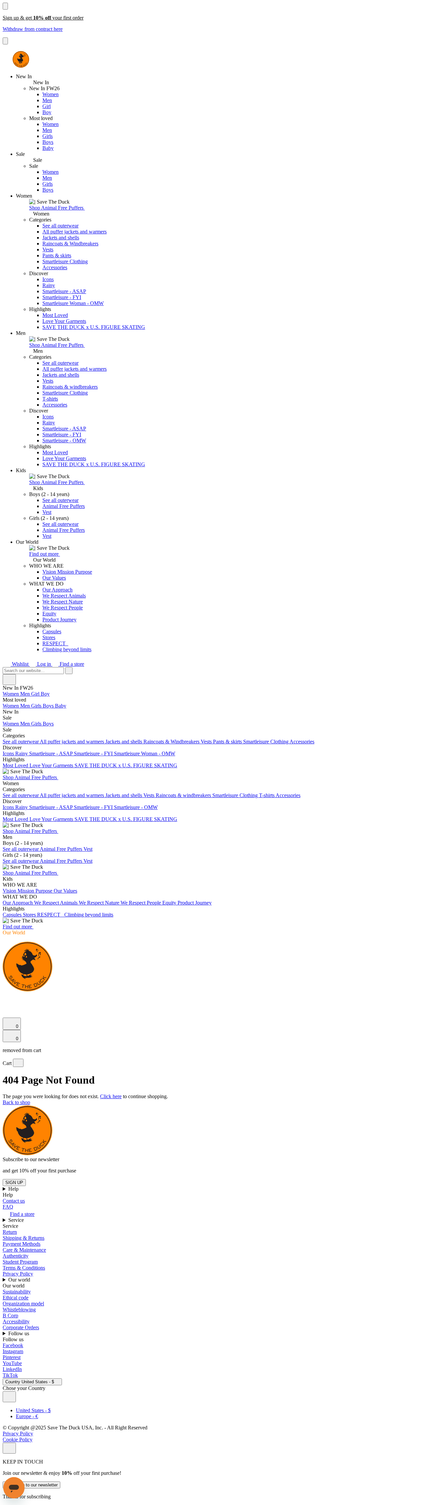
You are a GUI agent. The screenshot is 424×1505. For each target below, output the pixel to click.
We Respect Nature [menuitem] (100, 903)
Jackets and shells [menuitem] (124, 741)
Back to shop (16, 1102)
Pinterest (12, 1357)
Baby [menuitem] (60, 706)
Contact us (14, 1201)
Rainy (48, 285)
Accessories (54, 267)
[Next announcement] (5, 40)
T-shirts (50, 399)
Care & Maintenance (24, 1250)
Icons (48, 279)
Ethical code (15, 1297)
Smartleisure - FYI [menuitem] (94, 753)
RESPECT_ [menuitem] (50, 914)
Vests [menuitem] (207, 741)
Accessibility (16, 1321)
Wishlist (20, 664)
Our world (19, 1280)
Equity (49, 613)
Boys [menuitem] (49, 706)
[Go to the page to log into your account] (6, 1005)
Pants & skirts (56, 255)
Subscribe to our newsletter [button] (31, 1159)
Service (16, 1220)
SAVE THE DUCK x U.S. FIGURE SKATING (93, 327)
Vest (46, 512)
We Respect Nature (62, 601)
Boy (46, 112)
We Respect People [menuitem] (141, 903)
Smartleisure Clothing (65, 261)
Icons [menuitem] (9, 753)
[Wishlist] (7, 1014)
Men (47, 100)
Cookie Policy (17, 1439)
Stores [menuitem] (30, 914)
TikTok (10, 1375)
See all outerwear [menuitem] (21, 741)
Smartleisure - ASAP (64, 291)
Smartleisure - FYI (61, 297)
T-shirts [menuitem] (267, 795)
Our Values (54, 578)
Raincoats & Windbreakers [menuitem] (172, 741)
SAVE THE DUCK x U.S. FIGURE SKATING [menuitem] (126, 765)
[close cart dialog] (18, 1063)
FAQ (8, 1207)
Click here (111, 1096)
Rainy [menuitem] (22, 753)
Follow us (19, 1333)
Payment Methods (21, 1244)
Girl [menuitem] (36, 694)
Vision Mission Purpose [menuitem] (28, 891)
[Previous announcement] (5, 6)
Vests (47, 249)
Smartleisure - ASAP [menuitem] (51, 753)
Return (10, 1232)
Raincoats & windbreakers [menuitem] (184, 795)
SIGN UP (14, 1182)
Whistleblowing (19, 1309)
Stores (48, 637)
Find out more (44, 554)
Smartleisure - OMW (64, 440)
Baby (48, 148)
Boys (47, 142)
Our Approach (57, 590)
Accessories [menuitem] (302, 741)
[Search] (6, 998)
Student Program (20, 1262)
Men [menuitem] (25, 694)
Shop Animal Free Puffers (57, 208)
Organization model (23, 1303)
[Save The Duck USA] (21, 59)
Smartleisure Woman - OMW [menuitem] (144, 753)
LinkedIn (12, 1369)
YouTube (12, 1363)
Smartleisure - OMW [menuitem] (136, 807)
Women (50, 94)
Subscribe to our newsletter (31, 1484)
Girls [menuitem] (37, 706)
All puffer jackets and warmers (74, 231)
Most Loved (55, 315)
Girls (47, 136)
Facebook (13, 1345)
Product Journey (59, 619)
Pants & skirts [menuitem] (228, 741)
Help (14, 1189)
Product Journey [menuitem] (195, 903)
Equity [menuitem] (170, 903)
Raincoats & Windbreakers (70, 243)
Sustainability (17, 1291)
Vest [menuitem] (87, 849)
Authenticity (15, 1256)
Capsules (51, 631)
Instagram (13, 1351)
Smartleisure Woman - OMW (73, 303)
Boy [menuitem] (45, 694)
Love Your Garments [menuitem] (52, 765)
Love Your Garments (64, 321)
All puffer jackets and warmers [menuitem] (72, 741)
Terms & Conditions (24, 1268)
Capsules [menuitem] (13, 914)
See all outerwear (60, 225)
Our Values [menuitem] (65, 891)
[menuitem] (212, 700)
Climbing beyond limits (66, 649)
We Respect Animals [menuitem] (56, 903)
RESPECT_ (55, 643)
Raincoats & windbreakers (70, 387)
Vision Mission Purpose (67, 572)
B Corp (10, 1315)
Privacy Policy (18, 1274)
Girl (46, 106)
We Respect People (62, 607)
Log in (44, 664)
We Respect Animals (64, 595)
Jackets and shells (60, 237)
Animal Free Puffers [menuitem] (61, 849)
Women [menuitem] (11, 694)
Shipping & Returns (23, 1238)
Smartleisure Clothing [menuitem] (266, 741)
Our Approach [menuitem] (18, 903)
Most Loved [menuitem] (16, 765)
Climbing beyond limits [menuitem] (88, 914)
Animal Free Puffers (63, 506)
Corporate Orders (21, 1327)
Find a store (71, 664)
